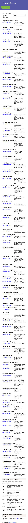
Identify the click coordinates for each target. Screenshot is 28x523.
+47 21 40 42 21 (6, 298)
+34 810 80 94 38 (6, 395)
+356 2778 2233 (6, 272)
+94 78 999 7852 (6, 402)
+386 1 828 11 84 (6, 382)
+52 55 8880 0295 (6, 281)
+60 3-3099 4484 (6, 266)
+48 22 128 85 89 (6, 326)
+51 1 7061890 (5, 314)
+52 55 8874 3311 (6, 278)
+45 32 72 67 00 (6, 124)
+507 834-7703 (6, 309)
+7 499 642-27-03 (6, 357)
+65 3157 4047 (5, 364)
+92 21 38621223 (6, 305)
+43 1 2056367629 (6, 34)
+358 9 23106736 (6, 151)
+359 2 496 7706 (6, 64)
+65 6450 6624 (5, 368)
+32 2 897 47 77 (6, 42)
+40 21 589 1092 (6, 348)
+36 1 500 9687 (6, 197)
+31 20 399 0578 (6, 287)
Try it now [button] (6, 7)
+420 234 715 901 (6, 114)
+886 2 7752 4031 (6, 425)
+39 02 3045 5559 (6, 225)
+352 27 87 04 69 (6, 258)
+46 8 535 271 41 (6, 406)
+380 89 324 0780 (6, 445)
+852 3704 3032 (6, 187)
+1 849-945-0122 (6, 131)
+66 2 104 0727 (6, 432)
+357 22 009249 (6, 108)
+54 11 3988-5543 (6, 22)
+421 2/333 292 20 (6, 375)
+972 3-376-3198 (6, 217)
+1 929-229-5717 (6, 474)
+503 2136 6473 (6, 136)
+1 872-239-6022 (6, 457)
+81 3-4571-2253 (6, 231)
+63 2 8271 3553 (6, 321)
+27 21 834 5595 (6, 390)
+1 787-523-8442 (6, 343)
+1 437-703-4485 (6, 74)
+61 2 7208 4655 (6, 29)
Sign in (16, 518)
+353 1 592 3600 (6, 209)
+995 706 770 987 (6, 165)
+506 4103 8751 (6, 93)
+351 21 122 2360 (6, 334)
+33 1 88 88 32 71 (6, 158)
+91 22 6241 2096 (6, 203)
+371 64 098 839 (6, 242)
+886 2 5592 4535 (6, 421)
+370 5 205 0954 (6, 249)
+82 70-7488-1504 (6, 236)
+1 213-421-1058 (6, 468)
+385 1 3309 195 (6, 98)
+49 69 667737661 (6, 171)
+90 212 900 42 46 (6, 438)
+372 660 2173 (5, 142)
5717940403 (5, 51)
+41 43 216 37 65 (6, 413)
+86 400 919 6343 (6, 79)
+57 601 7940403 (6, 86)
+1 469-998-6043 (6, 463)
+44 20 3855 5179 (6, 451)
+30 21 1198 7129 (6, 178)
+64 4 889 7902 (6, 294)
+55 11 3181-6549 (6, 58)
